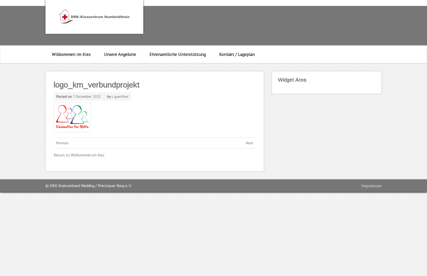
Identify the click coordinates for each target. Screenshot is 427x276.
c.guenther (120, 96)
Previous (62, 143)
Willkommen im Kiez (71, 54)
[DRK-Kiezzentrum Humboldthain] (94, 23)
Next (249, 143)
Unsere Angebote (120, 54)
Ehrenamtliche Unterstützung (177, 54)
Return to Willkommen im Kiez (79, 154)
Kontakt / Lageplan (237, 54)
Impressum (371, 186)
